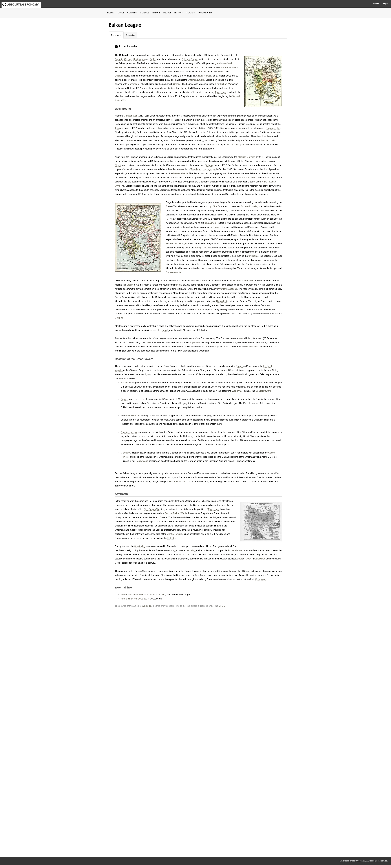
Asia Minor (259, 558)
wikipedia (146, 606)
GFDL (222, 606)
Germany (125, 452)
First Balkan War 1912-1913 (135, 598)
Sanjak (165, 330)
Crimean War (130, 115)
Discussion (130, 35)
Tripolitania (195, 342)
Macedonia (220, 92)
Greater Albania (180, 173)
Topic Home (116, 35)
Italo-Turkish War (227, 67)
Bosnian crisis (268, 140)
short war (128, 140)
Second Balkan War (175, 513)
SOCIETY (191, 13)
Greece (128, 59)
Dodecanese (252, 346)
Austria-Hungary (204, 75)
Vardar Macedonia (247, 177)
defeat (179, 284)
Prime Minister (235, 550)
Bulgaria (119, 59)
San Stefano (142, 461)
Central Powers (263, 391)
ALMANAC (132, 13)
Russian (203, 71)
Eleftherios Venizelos (243, 280)
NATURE (156, 13)
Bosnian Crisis (191, 67)
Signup (376, 4)
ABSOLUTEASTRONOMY (22, 4)
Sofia (200, 309)
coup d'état (211, 206)
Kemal (238, 558)
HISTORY (179, 13)
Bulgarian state (273, 128)
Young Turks (201, 247)
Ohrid (117, 185)
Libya (148, 342)
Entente (171, 538)
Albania (209, 165)
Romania (186, 521)
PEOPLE (167, 13)
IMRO (169, 218)
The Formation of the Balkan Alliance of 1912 (143, 594)
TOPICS (120, 13)
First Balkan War (223, 84)
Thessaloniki (222, 301)
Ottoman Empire (190, 59)
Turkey (248, 558)
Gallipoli (119, 317)
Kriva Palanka (269, 181)
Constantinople (173, 272)
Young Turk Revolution (153, 67)
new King (190, 550)
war (241, 338)
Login (385, 4)
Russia (124, 382)
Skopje (118, 165)
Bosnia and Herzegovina (203, 169)
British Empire (132, 415)
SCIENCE (144, 13)
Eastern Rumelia (249, 206)
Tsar (117, 128)
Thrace (216, 227)
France (124, 399)
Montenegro (139, 59)
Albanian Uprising (246, 157)
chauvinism (211, 223)
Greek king (139, 546)
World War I (237, 391)
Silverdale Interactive (350, 861)
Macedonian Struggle (176, 243)
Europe (239, 366)
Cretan (129, 284)
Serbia (153, 59)
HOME (110, 13)
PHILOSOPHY (205, 13)
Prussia (253, 256)
